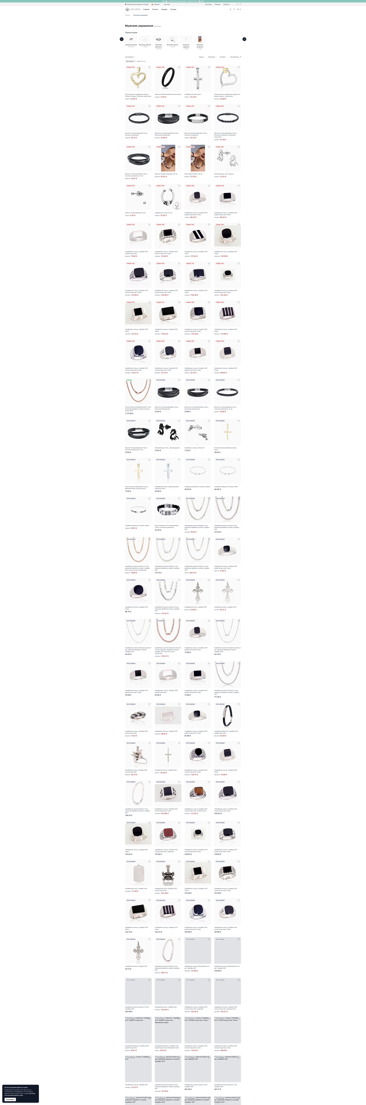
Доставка (208, 4)
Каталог (155, 9)
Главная (146, 9)
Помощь (217, 4)
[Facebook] (237, 4)
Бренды (164, 9)
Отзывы (173, 9)
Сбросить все (141, 61)
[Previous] (122, 39)
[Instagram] (240, 4)
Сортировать (129, 57)
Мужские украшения (140, 15)
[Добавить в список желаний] (149, 67)
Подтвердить (10, 1099)
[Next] (244, 39)
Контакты (226, 4)
